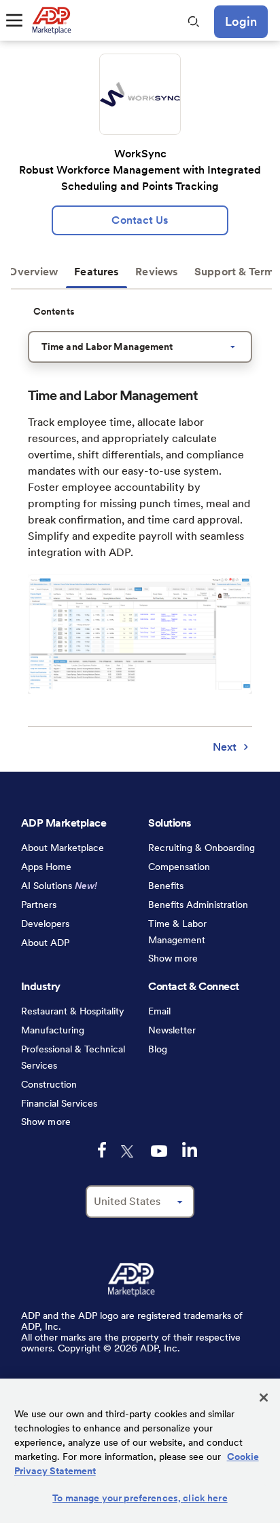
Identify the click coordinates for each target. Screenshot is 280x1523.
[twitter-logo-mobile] (128, 1151)
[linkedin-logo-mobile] (189, 1149)
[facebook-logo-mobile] (102, 1150)
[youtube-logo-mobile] (159, 1151)
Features (96, 271)
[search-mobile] (194, 22)
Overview (33, 271)
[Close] (264, 1397)
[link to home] (51, 20)
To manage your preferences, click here (139, 1497)
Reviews (156, 271)
